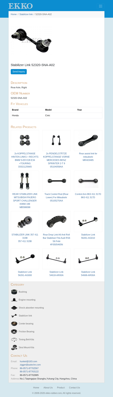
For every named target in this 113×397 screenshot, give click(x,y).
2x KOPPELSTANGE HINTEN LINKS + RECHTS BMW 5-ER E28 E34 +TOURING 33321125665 (24, 160)
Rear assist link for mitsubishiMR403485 (88, 156)
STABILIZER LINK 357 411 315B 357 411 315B (25, 238)
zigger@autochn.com (30, 365)
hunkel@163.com (28, 361)
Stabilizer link (26, 14)
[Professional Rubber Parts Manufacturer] (21, 6)
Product (61, 387)
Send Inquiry (19, 71)
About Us (48, 387)
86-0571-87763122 (29, 371)
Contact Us (74, 387)
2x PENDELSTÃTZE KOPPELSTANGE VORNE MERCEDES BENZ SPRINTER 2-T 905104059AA (56, 160)
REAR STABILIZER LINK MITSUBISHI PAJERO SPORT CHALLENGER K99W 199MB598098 (24, 200)
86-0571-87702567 (29, 368)
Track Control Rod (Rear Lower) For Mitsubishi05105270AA (56, 197)
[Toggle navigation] (100, 6)
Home (14, 14)
